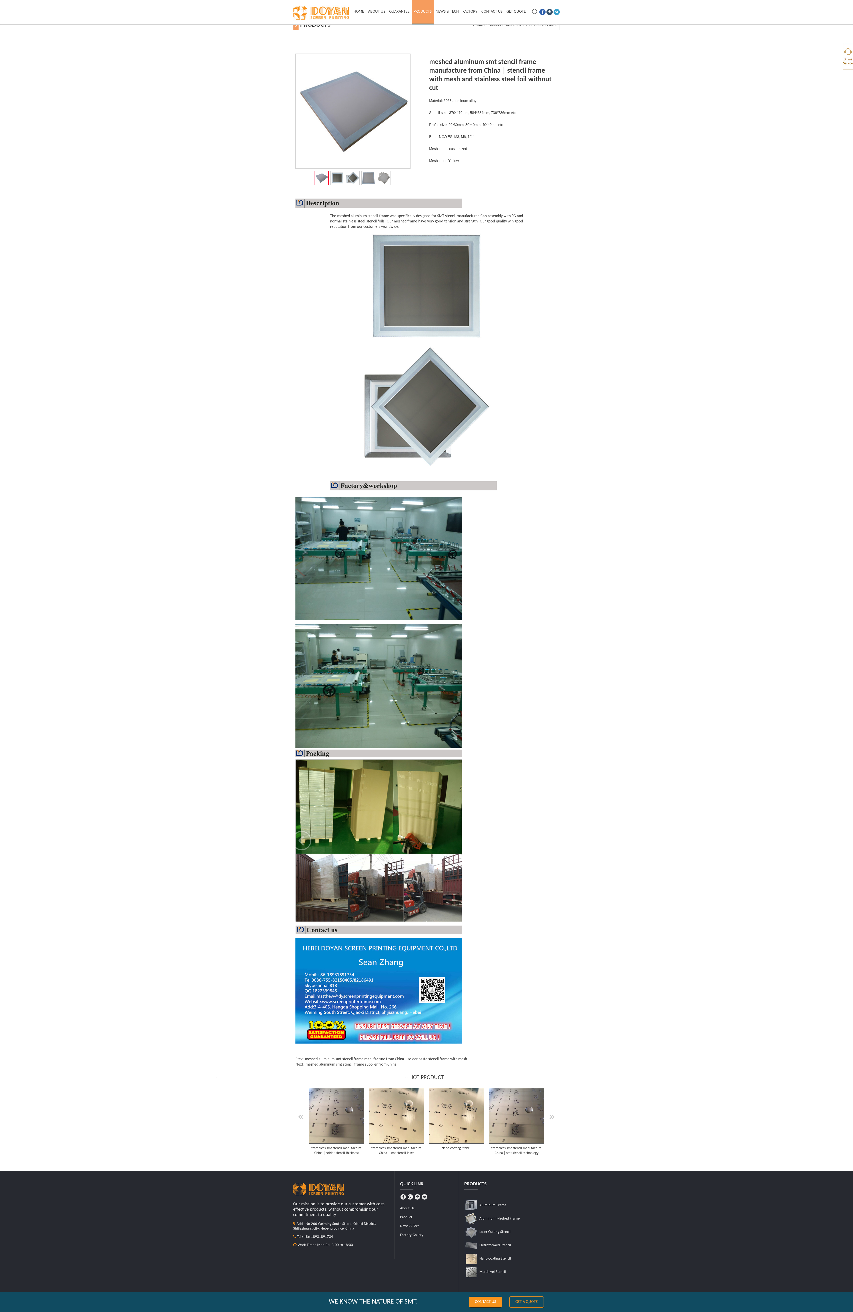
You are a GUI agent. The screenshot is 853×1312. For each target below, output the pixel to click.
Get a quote (526, 1302)
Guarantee (399, 12)
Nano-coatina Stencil (495, 1258)
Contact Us (491, 12)
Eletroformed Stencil (495, 1245)
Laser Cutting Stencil (494, 1232)
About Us (376, 12)
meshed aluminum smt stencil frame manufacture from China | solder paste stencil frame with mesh (386, 1059)
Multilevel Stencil (492, 1272)
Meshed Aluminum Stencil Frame (531, 25)
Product (406, 1217)
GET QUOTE (516, 12)
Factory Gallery (411, 1235)
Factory (470, 12)
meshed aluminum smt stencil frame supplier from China (351, 1064)
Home (359, 12)
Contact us (485, 1302)
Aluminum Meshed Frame (499, 1218)
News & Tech (447, 12)
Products (423, 12)
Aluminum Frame (492, 1205)
